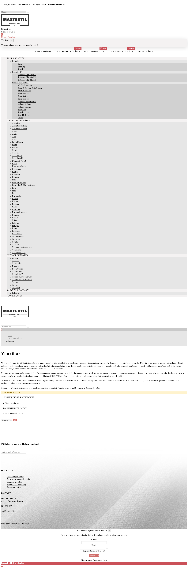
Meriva (15, 199)
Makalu (15, 266)
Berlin (14, 145)
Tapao (15, 285)
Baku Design (17, 142)
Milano (15, 201)
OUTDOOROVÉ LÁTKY (17, 255)
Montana (16, 210)
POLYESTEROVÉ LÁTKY (18, 121)
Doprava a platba (14, 482)
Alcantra (16, 123)
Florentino (16, 169)
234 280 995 (6, 506)
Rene (14, 228)
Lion (14, 191)
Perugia (15, 226)
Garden (15, 261)
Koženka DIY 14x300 (27, 75)
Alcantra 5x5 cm (19, 129)
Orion (14, 220)
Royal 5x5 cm (23, 115)
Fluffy (14, 172)
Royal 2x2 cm (23, 112)
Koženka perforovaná (27, 102)
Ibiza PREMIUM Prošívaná (24, 185)
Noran (15, 218)
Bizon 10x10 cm (24, 91)
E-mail (94, 540)
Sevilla (15, 242)
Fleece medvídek (19, 166)
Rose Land (17, 234)
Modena (15, 204)
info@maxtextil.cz (8, 511)
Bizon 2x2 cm (23, 94)
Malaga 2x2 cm (24, 104)
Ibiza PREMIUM (19, 183)
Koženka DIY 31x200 (27, 77)
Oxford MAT (17, 274)
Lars (14, 188)
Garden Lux (17, 263)
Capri (14, 150)
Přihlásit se (94, 555)
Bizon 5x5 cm (23, 99)
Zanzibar (16, 288)
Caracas (15, 153)
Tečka (20, 118)
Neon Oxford (17, 269)
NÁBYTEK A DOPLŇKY (17, 290)
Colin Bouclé (17, 158)
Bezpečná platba (14, 487)
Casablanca (17, 156)
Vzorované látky (19, 253)
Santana (16, 239)
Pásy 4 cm (22, 110)
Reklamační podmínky (16, 485)
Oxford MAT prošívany (22, 277)
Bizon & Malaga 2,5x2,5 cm (30, 88)
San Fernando (18, 237)
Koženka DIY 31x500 (27, 80)
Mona (14, 207)
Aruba (15, 258)
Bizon (20, 64)
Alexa (14, 131)
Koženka (16, 61)
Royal (20, 69)
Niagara (15, 215)
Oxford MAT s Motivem (22, 280)
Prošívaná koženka (20, 83)
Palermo (15, 223)
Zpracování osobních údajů (18, 479)
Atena (15, 139)
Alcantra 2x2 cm (19, 126)
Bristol (15, 148)
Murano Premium (19, 212)
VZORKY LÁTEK (14, 296)
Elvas (14, 164)
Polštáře (15, 293)
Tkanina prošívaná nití (22, 247)
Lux (13, 193)
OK (15, 420)
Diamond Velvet (19, 161)
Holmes (15, 177)
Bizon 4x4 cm (23, 96)
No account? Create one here (94, 560)
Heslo (94, 545)
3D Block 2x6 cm (25, 85)
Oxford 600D (17, 272)
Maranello (16, 196)
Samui (15, 282)
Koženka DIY (18, 72)
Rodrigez (16, 231)
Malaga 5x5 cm (24, 107)
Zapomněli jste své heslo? (94, 551)
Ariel (14, 137)
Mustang (21, 67)
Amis (14, 134)
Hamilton (16, 174)
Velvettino (16, 250)
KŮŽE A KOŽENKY (15, 58)
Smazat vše (7, 420)
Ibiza (14, 180)
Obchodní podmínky (15, 477)
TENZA (15, 245)
